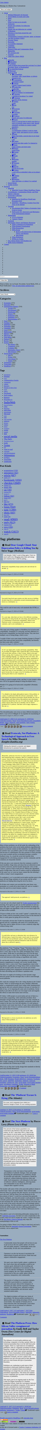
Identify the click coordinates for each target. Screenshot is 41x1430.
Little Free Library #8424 (16, 56)
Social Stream (12, 183)
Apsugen (11, 54)
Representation (12, 319)
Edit (9, 355)
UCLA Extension (17, 217)
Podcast (6, 339)
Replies (15, 160)
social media (10, 436)
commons (30, 1079)
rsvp (8, 527)
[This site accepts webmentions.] (12, 1422)
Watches (24, 180)
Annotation (8, 1077)
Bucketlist (11, 42)
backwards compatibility (33, 721)
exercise (7, 492)
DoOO (5, 389)
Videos (26, 172)
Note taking (7, 337)
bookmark (13, 480)
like (8, 504)
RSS (5, 434)
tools (6, 443)
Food (5, 321)
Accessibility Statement (15, 44)
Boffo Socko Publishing (15, 242)
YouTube (7, 459)
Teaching (11, 206)
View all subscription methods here (23, 286)
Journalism (7, 326)
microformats (7, 412)
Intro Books (19, 235)
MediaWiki (13, 52)
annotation (11, 473)
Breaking (11, 1079)
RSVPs (17, 167)
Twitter (7, 445)
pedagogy (6, 421)
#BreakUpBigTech (7, 820)
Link (1, 719)
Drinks (15, 102)
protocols (32, 1081)
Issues (26, 123)
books (5, 378)
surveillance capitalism (11, 1084)
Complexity (11, 346)
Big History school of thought (13, 1219)
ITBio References (17, 237)
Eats (14, 106)
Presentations (12, 197)
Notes (21, 146)
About (6, 13)
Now (17, 21)
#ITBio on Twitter (17, 239)
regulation (3, 1082)
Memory (6, 333)
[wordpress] (33, 1315)
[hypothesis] (5, 727)
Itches (25, 130)
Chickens (19, 99)
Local (6, 330)
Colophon (11, 45)
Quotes (15, 153)
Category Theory (17, 219)
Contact (6, 244)
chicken (7, 485)
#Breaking (28, 805)
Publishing (11, 317)
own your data (8, 419)
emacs (7, 722)
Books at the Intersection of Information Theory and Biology (28, 232)
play (6, 515)
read (11, 519)
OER (5, 417)
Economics (7, 303)
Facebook (7, 393)
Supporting (24, 35)
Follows (22, 117)
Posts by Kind (12, 73)
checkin (12, 482)
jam (6, 502)
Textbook (11, 221)
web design (6, 451)
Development (12, 310)
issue (7, 498)
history (7, 397)
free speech (3, 1081)
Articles (21, 84)
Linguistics (7, 328)
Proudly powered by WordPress (10, 1418)
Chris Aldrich (4, 2)
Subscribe (11, 60)
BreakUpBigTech (20, 1079)
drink (8, 487)
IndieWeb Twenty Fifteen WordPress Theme (26, 190)
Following (19, 25)
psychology (6, 428)
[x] (30, 1315)
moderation (18, 1081)
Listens (24, 142)
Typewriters (7, 364)
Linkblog (24, 65)
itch (5, 500)
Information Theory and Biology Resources (21, 223)
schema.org (10, 1082)
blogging (7, 376)
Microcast (12, 71)
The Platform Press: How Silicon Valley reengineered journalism (19, 1326)
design (2, 722)
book (2, 726)
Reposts (15, 164)
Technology (7, 362)
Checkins (22, 95)
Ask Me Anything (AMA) (16, 38)
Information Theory (14, 350)
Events (10, 357)
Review (6, 341)
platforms (3, 724)
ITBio (5, 406)
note (10, 509)
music (5, 415)
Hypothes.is (8, 400)
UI (5, 447)
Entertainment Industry (11, 306)
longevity (12, 722)
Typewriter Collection (15, 195)
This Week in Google (9, 441)
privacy (5, 426)
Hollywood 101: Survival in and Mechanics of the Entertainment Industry (25, 212)
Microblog (13, 62)
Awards (10, 308)
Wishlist (15, 176)
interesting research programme (21, 1226)
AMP (5, 1079)
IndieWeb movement (8, 1216)
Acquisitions (24, 76)
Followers (20, 28)
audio (7, 477)
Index (10, 18)
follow (9, 496)
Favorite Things (13, 40)
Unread (22, 1410)
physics (6, 423)
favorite (6, 494)
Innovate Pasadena (8, 405)
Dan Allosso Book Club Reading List (20, 241)
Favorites (16, 113)
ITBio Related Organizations (21, 226)
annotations (7, 374)
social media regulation (7, 1113)
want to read (8, 449)
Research (7, 186)
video (6, 529)
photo (9, 512)
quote (7, 517)
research (6, 432)
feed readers (8, 395)
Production (11, 315)
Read (14, 721)
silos (16, 1082)
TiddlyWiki (20, 48)
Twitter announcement (30, 903)
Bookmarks (22, 91)
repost (8, 525)
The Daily (8, 439)
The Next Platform (20, 1121)
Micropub (7, 414)
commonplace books (11, 380)
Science (6, 343)
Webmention (9, 455)
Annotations (17, 81)
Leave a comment (27, 726)
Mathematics (12, 215)
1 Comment (22, 1088)
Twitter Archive (13, 185)
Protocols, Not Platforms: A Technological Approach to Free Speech (20, 736)
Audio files (16, 88)
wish (6, 534)
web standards (12, 1086)
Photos (16, 149)
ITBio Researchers (18, 228)
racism (6, 430)
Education (7, 305)
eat (8, 490)
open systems (30, 722)
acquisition (11, 470)
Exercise (16, 109)
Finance (10, 314)
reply (9, 522)
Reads (15, 156)
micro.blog (7, 410)
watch (11, 531)
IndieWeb (11, 188)
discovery (6, 386)
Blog (5, 58)
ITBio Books (16, 230)
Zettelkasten (8, 462)
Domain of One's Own (10, 388)
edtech (6, 391)
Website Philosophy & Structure (18, 15)
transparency (11, 1410)
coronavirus (7, 382)
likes (14, 138)
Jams (25, 135)
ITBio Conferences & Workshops (22, 224)
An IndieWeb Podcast (16, 69)
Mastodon (6, 408)
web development (9, 453)
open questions (20, 722)
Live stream (11, 359)
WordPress (7, 366)
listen (10, 506)
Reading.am (10, 1314)
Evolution (11, 348)
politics (6, 425)
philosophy (35, 1312)
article (10, 475)
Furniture (7, 323)
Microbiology (12, 352)
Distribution (11, 312)
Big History (11, 344)
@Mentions (19, 32)
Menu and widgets (6, 9)
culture (6, 384)
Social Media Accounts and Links (18, 16)
